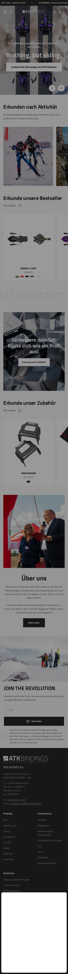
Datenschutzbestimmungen (37, 938)
